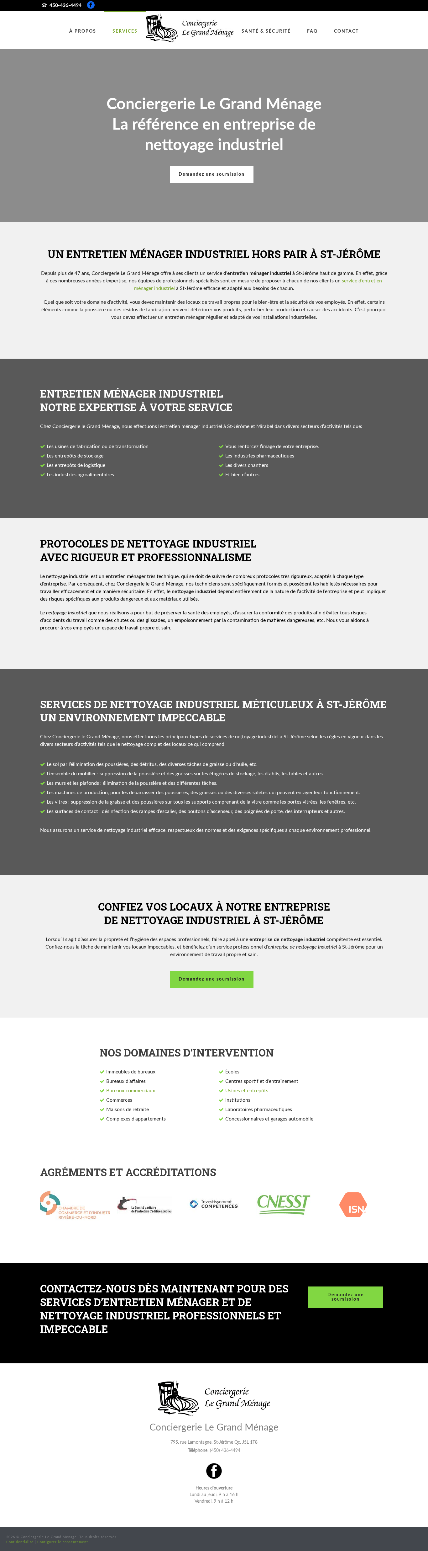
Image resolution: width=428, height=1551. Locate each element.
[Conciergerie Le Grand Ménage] (189, 30)
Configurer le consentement (62, 1542)
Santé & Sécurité (266, 31)
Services (125, 31)
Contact (346, 31)
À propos (82, 31)
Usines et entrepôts (246, 1090)
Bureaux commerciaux (130, 1090)
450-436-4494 (65, 5)
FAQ (312, 31)
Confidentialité (20, 1542)
